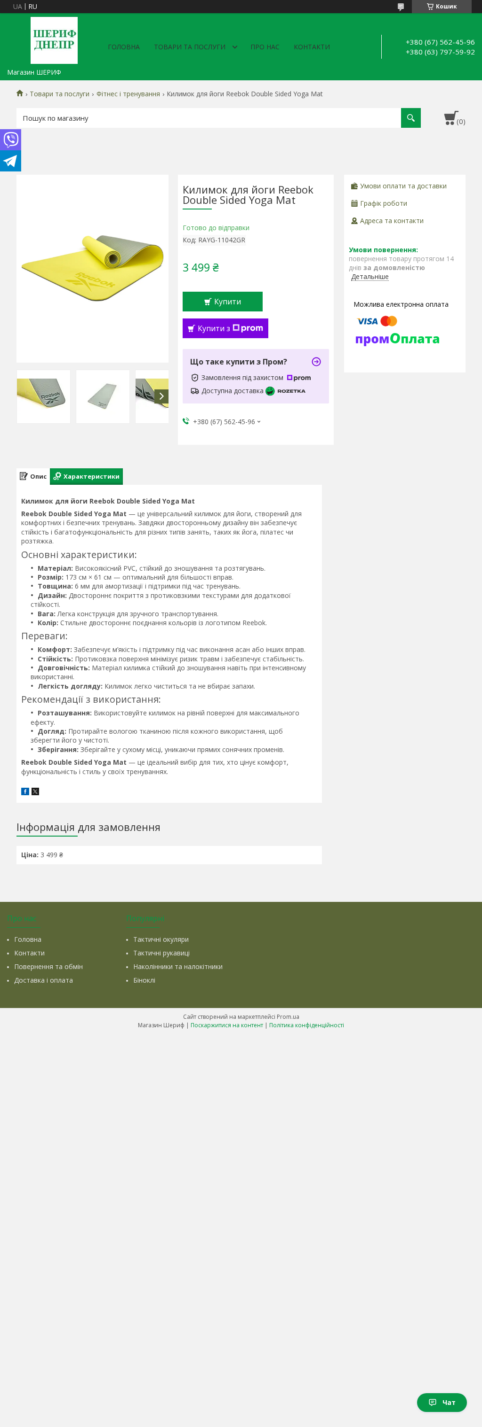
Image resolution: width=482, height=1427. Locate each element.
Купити (227, 301)
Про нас (265, 46)
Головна (124, 46)
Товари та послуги (189, 46)
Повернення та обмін (48, 966)
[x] (35, 792)
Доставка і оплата (43, 980)
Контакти (312, 46)
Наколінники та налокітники (178, 966)
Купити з (214, 328)
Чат (449, 1402)
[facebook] (25, 792)
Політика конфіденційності (306, 1025)
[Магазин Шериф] (54, 38)
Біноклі (144, 980)
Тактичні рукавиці (161, 952)
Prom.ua (288, 1017)
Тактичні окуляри (161, 939)
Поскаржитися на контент (227, 1025)
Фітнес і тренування (128, 94)
